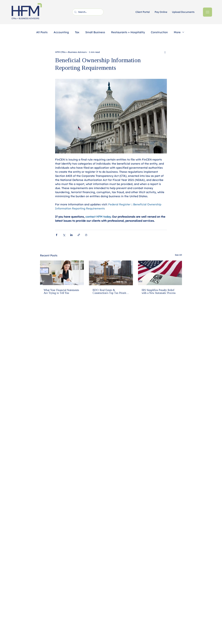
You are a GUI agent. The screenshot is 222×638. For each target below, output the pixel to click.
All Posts (42, 32)
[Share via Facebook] (56, 234)
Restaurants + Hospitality (128, 32)
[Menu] (207, 12)
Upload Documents (183, 11)
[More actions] (165, 52)
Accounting (61, 32)
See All (178, 255)
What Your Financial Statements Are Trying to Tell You (61, 291)
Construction (159, 32)
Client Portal (142, 11)
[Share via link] (78, 234)
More (177, 32)
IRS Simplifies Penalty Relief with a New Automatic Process (158, 291)
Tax (77, 32)
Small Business (95, 32)
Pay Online (161, 11)
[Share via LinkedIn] (71, 234)
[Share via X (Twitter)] (64, 234)
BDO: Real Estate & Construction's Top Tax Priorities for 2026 (111, 291)
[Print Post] (86, 234)
